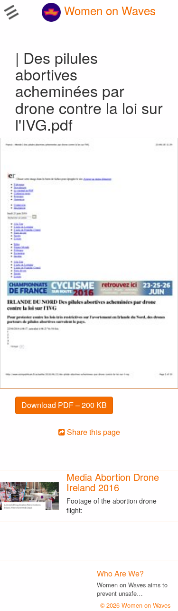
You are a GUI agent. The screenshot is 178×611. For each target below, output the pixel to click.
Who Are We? (120, 573)
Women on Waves (108, 10)
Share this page (92, 431)
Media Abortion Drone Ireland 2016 (112, 482)
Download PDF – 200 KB (64, 404)
